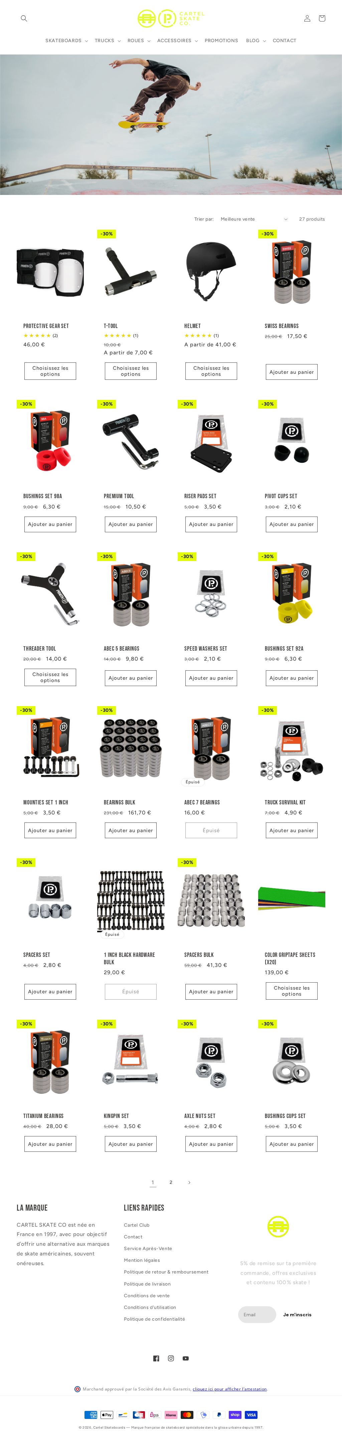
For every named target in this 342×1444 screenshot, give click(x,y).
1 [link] (153, 1182)
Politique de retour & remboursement (166, 1272)
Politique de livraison (147, 1284)
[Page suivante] (189, 1182)
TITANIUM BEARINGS (43, 1116)
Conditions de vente (147, 1296)
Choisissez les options (50, 371)
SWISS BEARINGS (282, 326)
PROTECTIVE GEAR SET (46, 326)
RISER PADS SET (200, 496)
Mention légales (142, 1260)
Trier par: (204, 219)
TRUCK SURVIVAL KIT (285, 802)
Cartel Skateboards (109, 1427)
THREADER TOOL (39, 648)
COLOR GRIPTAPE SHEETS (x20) (290, 959)
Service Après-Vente (148, 1248)
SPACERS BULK (199, 955)
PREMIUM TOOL (119, 496)
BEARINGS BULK (119, 802)
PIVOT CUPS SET (281, 496)
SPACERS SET (36, 955)
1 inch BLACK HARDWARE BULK (129, 959)
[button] (24, 18)
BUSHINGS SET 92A (284, 648)
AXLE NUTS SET (200, 1116)
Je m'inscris (297, 1315)
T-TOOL (111, 326)
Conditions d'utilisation (150, 1307)
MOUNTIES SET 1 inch (45, 802)
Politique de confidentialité (154, 1319)
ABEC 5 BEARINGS (122, 648)
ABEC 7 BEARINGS (202, 802)
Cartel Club (137, 1225)
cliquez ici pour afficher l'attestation (230, 1389)
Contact (133, 1237)
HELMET (192, 326)
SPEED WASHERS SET (205, 648)
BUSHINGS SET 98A (42, 496)
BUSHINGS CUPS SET (285, 1116)
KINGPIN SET (116, 1116)
